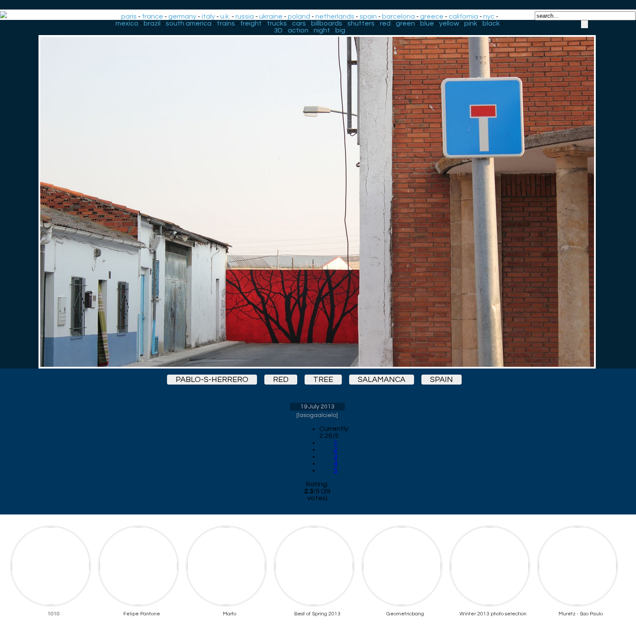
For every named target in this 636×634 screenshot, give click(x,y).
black (491, 23)
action (298, 30)
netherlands (334, 16)
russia (244, 16)
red (385, 23)
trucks (277, 23)
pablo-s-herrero (212, 379)
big (340, 30)
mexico (127, 23)
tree (323, 379)
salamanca (381, 379)
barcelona (398, 16)
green (405, 23)
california (463, 16)
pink (470, 23)
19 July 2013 (317, 407)
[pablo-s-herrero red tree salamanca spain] (317, 194)
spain (368, 16)
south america (189, 23)
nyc (489, 16)
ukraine (271, 16)
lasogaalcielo (317, 415)
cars (299, 23)
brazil (152, 23)
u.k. (225, 16)
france (152, 16)
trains (226, 23)
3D (278, 30)
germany (182, 16)
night (322, 30)
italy (208, 16)
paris (129, 16)
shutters (361, 23)
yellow (449, 23)
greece (431, 16)
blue (427, 23)
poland (299, 16)
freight (251, 23)
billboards (326, 23)
